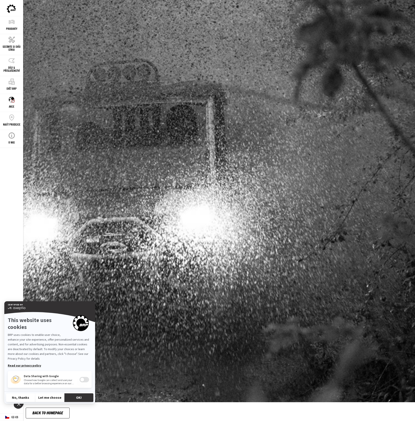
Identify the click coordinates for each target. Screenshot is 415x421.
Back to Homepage (47, 412)
